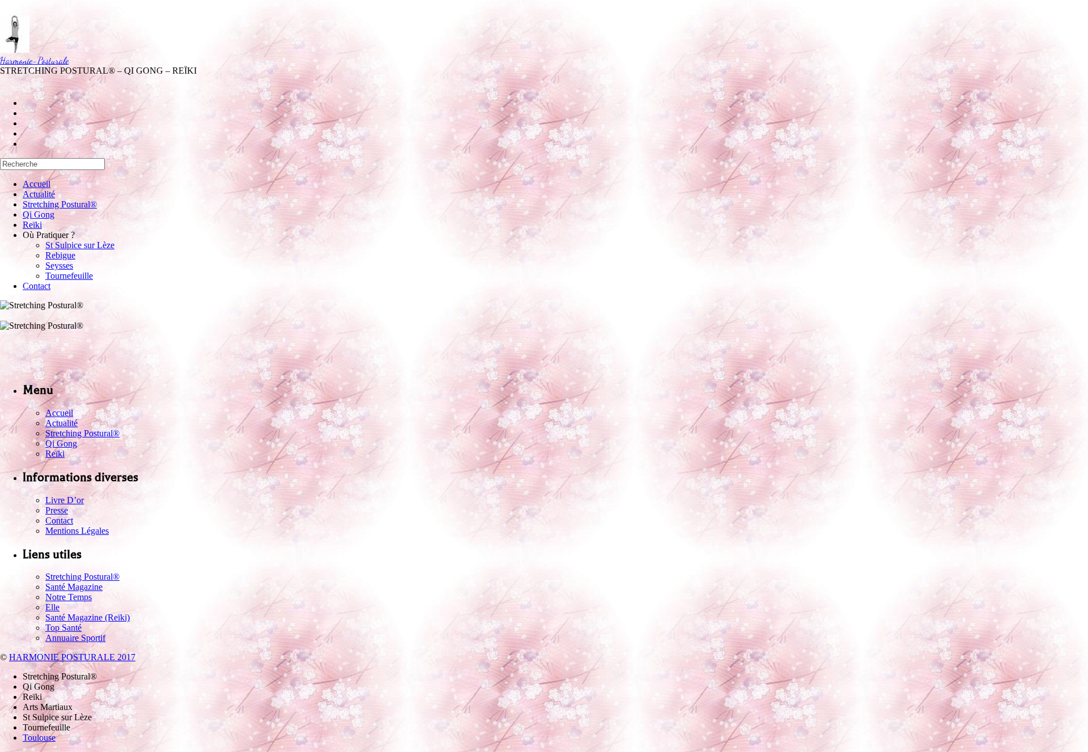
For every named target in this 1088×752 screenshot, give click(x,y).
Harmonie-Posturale (34, 60)
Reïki (32, 225)
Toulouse (39, 737)
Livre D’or (64, 500)
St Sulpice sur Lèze (79, 245)
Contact (36, 286)
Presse (56, 510)
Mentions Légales (77, 531)
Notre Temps (68, 597)
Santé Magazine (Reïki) (87, 617)
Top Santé (63, 627)
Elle (52, 607)
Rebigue (60, 255)
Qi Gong (38, 214)
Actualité (39, 194)
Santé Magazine (74, 587)
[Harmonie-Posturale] (14, 49)
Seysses (59, 265)
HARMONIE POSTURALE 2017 (72, 657)
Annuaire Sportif (75, 638)
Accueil (36, 184)
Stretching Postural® (60, 204)
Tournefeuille (69, 276)
